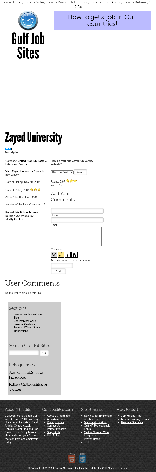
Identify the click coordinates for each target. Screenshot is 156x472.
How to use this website (28, 314)
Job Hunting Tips (131, 415)
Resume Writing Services (136, 419)
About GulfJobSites (58, 415)
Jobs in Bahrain (135, 2)
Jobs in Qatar (34, 2)
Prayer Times (92, 438)
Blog (16, 317)
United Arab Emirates (31, 160)
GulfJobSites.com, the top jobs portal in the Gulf (81, 468)
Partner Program (56, 428)
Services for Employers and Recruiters (98, 417)
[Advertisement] (78, 92)
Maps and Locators (95, 422)
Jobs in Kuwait (57, 2)
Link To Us (53, 435)
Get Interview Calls (25, 320)
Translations (21, 330)
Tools (87, 442)
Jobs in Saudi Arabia (105, 2)
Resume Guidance (24, 324)
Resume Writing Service (28, 327)
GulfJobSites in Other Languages (96, 434)
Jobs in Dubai (11, 2)
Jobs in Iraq (79, 2)
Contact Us (53, 425)
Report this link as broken (21, 212)
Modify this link (14, 219)
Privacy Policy (55, 422)
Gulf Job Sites (28, 46)
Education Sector (16, 164)
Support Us (53, 432)
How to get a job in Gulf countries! (102, 20)
